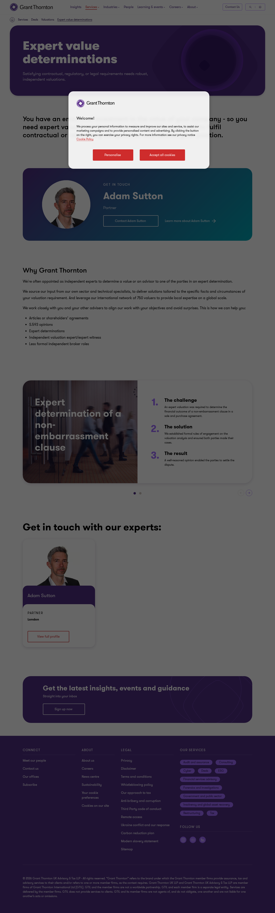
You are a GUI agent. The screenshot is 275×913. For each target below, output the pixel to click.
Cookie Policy (85, 139)
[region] (138, 130)
